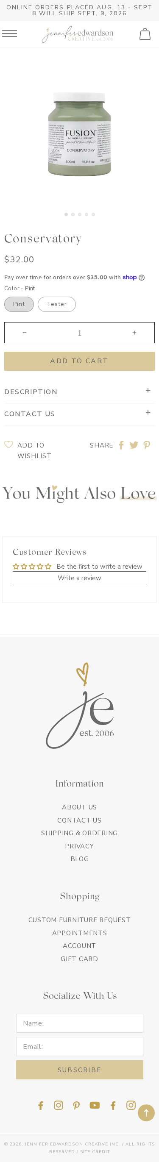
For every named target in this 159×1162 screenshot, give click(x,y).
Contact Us (79, 820)
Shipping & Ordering (79, 833)
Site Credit (95, 1152)
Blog (79, 859)
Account (79, 946)
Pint (19, 304)
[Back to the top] (146, 1112)
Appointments (79, 933)
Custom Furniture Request (79, 920)
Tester (57, 304)
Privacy (79, 846)
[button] (146, 34)
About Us (79, 807)
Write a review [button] (79, 578)
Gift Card (79, 959)
